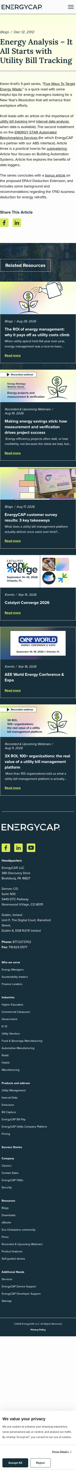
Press (5, 1237)
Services (7, 1279)
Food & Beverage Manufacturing (22, 1041)
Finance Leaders (12, 984)
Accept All (15, 1462)
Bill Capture (9, 1112)
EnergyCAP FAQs (12, 1180)
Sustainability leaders (15, 977)
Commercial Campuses (16, 1012)
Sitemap (7, 1301)
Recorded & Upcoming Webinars (22, 1244)
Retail (5, 1055)
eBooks (6, 1222)
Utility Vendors (11, 1034)
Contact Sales (10, 1173)
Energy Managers (13, 970)
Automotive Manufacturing (18, 1048)
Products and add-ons (16, 1083)
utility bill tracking (13, 121)
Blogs (4, 32)
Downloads (9, 1215)
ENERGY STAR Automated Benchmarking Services (28, 135)
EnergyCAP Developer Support (21, 1294)
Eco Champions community (18, 1230)
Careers (7, 1166)
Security (7, 1187)
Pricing (6, 1134)
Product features (12, 1251)
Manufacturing (10, 1070)
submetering (57, 148)
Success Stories (12, 1147)
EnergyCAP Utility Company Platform (24, 1127)
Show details (60, 1451)
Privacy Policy (38, 1329)
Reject (40, 1462)
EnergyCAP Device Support (19, 1286)
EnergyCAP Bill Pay (14, 1119)
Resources (8, 1201)
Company (8, 1158)
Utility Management (14, 1090)
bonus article (55, 175)
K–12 (4, 1026)
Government (9, 1019)
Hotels (6, 1063)
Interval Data (9, 1098)
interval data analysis (52, 121)
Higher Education (12, 1005)
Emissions (8, 1105)
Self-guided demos (13, 1259)
